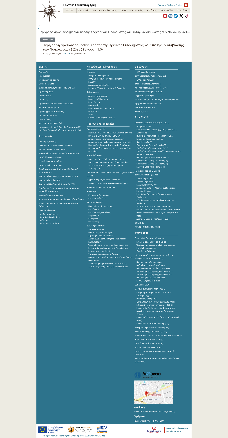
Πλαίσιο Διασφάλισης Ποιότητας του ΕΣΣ (154, 136)
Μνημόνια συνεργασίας (146, 154)
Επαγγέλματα (94, 102)
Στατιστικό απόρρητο (49, 107)
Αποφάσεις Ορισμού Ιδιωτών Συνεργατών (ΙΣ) (60, 127)
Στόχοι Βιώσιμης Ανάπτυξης (147, 84)
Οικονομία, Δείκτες (47, 141)
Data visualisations (47, 210)
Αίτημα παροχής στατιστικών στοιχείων (106, 139)
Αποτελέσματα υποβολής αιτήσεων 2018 (154, 271)
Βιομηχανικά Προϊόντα (98, 99)
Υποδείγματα (94, 169)
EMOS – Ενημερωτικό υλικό (148, 281)
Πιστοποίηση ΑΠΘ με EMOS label (150, 278)
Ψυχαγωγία (93, 219)
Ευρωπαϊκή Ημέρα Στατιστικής (149, 339)
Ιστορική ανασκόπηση (49, 80)
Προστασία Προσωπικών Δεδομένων (56, 103)
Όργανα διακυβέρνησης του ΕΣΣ (150, 289)
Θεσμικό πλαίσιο (143, 127)
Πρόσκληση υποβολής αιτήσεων (150, 265)
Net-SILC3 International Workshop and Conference (158, 210)
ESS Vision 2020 (142, 285)
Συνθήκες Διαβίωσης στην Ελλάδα (150, 76)
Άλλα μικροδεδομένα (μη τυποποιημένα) (105, 165)
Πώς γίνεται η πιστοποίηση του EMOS (153, 268)
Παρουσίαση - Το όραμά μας (100, 206)
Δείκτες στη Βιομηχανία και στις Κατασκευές (107, 264)
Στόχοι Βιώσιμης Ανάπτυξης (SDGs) (151, 331)
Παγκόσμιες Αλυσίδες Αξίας (100, 233)
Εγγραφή (162, 5)
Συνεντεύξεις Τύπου (145, 179)
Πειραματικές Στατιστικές (50, 165)
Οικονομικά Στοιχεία (48, 115)
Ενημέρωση (93, 222)
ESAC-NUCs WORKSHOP (146, 185)
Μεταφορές (93, 105)
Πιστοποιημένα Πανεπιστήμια (149, 262)
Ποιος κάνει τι (45, 96)
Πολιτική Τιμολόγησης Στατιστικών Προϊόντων (109, 145)
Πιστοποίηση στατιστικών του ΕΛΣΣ (152, 158)
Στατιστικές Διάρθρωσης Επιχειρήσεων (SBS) (108, 267)
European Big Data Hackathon (148, 347)
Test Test (66, 54)
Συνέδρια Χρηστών (144, 182)
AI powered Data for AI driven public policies (155, 188)
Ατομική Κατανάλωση (97, 96)
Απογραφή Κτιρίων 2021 (50, 180)
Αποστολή (43, 72)
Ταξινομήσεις (93, 92)
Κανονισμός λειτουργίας (98, 195)
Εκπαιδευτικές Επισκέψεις (99, 212)
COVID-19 (139, 223)
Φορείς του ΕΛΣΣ (144, 142)
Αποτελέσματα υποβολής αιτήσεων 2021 (154, 275)
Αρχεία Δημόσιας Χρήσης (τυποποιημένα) (106, 159)
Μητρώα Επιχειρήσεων (98, 76)
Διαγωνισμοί (93, 216)
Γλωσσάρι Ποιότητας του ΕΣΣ (101, 118)
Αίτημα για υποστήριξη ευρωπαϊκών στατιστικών (110, 142)
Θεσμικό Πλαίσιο (46, 84)
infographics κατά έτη (49, 223)
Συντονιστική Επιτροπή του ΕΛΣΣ (151, 145)
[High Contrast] (186, 5)
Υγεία (90, 115)
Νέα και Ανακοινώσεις (145, 107)
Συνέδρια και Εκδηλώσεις (146, 175)
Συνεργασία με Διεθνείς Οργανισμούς (152, 327)
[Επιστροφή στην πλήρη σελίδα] (39, 25)
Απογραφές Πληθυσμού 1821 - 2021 (151, 88)
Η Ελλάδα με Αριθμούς (145, 80)
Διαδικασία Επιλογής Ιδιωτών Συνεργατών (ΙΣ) (60, 130)
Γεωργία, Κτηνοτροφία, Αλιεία (52, 149)
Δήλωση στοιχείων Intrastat (100, 236)
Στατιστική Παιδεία (95, 202)
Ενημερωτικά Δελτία (97, 198)
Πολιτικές (43, 99)
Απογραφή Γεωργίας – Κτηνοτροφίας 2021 (58, 176)
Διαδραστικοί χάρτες (49, 214)
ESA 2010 (92, 82)
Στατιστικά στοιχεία (96, 129)
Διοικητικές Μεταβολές (98, 85)
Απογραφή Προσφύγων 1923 (148, 92)
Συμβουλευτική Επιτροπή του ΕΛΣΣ (152, 148)
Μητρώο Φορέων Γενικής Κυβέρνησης (105, 79)
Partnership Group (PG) (146, 299)
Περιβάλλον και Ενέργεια (50, 157)
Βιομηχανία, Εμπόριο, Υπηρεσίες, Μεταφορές (59, 153)
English (179, 5)
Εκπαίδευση (93, 209)
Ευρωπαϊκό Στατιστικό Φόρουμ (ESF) (152, 324)
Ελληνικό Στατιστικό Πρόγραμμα (150, 167)
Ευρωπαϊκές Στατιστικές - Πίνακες (151, 242)
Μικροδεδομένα (94, 155)
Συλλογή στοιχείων (96, 226)
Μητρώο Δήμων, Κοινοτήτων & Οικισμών (106, 88)
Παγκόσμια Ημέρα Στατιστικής (149, 343)
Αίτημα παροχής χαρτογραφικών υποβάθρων (108, 183)
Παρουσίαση (44, 76)
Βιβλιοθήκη (92, 191)
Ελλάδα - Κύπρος (143, 191)
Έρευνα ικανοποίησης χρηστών (101, 187)
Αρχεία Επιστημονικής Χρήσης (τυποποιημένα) (108, 162)
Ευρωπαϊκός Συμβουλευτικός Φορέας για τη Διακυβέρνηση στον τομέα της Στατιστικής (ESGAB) (155, 311)
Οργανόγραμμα (46, 92)
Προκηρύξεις (45, 119)
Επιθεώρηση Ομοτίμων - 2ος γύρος (152, 161)
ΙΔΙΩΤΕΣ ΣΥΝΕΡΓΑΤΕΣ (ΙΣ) (50, 123)
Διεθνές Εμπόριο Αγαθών (50, 161)
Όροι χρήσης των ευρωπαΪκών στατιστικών (155, 245)
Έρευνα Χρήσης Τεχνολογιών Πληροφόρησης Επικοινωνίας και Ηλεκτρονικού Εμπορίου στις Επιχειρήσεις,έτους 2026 (108, 248)
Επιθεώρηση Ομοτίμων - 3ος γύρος (152, 164)
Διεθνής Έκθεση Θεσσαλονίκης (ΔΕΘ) (152, 219)
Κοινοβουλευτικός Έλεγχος (147, 227)
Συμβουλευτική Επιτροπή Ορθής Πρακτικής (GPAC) (158, 151)
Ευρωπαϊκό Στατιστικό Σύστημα (149, 238)
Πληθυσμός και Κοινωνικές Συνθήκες (55, 145)
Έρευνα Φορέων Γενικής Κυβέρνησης (104, 254)
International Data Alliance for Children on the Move (158, 335)
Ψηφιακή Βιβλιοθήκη (144, 96)
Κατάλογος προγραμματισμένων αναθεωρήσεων (61, 199)
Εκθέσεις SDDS (142, 111)
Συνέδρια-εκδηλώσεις (146, 251)
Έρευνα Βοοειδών (96, 229)
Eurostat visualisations (50, 217)
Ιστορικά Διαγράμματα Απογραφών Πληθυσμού (157, 99)
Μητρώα (91, 72)
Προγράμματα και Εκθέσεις (51, 111)
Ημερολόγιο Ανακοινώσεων (52, 195)
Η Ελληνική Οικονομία (145, 72)
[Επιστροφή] (39, 28)
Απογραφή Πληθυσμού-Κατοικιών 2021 (57, 184)
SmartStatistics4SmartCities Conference (153, 207)
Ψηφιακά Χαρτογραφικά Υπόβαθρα (103, 180)
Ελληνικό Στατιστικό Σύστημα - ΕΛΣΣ (152, 123)
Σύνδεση (171, 5)
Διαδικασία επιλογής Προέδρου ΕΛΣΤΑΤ (57, 88)
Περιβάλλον (93, 112)
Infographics (45, 220)
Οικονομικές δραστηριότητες (101, 108)
